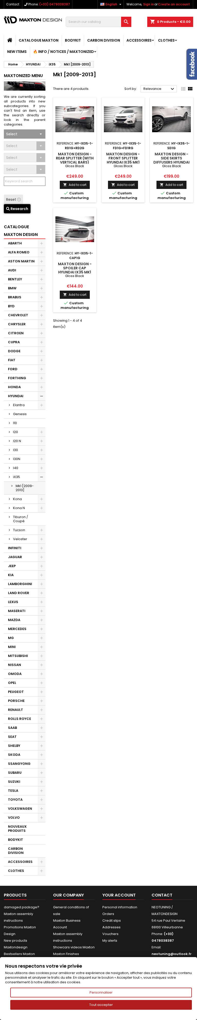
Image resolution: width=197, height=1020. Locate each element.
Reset (11, 199)
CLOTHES (166, 40)
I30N (16, 458)
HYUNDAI (15, 396)
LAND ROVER (18, 592)
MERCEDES (17, 628)
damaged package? (21, 907)
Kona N (19, 508)
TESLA (13, 790)
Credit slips (111, 920)
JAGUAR (15, 557)
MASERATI (16, 610)
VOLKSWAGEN (20, 808)
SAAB (12, 727)
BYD (11, 306)
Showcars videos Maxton (74, 947)
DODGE (14, 351)
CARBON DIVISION (103, 40)
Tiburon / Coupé (20, 518)
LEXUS (13, 601)
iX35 (16, 476)
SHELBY (14, 745)
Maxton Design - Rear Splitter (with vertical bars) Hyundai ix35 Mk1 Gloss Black (75, 162)
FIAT (11, 360)
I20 (15, 432)
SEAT (12, 736)
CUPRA (14, 342)
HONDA (14, 387)
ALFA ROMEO (18, 252)
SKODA (14, 754)
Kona (17, 499)
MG (11, 637)
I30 (15, 449)
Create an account (174, 4)
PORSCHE (16, 700)
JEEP (12, 566)
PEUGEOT (16, 691)
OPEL (12, 682)
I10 (15, 423)
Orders (108, 913)
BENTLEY (15, 279)
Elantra (19, 405)
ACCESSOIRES (139, 40)
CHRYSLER (17, 324)
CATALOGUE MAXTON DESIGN (21, 230)
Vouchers (110, 933)
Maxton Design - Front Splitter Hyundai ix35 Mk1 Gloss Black (123, 160)
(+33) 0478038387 (54, 4)
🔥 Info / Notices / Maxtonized (63, 51)
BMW (12, 288)
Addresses (111, 927)
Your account (119, 895)
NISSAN (14, 664)
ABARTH (15, 243)
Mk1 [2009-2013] (25, 487)
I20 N (17, 440)
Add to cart (74, 185)
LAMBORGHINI (20, 584)
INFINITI (14, 548)
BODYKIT (73, 40)
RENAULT (15, 709)
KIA (11, 575)
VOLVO (14, 817)
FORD (12, 369)
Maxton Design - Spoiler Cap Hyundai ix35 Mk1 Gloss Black (75, 270)
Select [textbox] (11, 134)
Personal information (119, 907)
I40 (15, 467)
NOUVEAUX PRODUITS (17, 828)
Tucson (19, 530)
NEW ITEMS (17, 51)
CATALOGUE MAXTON (38, 40)
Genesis (20, 414)
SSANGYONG (19, 763)
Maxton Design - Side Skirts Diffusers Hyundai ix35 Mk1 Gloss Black (171, 162)
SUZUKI (14, 781)
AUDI (12, 270)
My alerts (109, 940)
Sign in (148, 4)
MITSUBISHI (18, 655)
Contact (12, 4)
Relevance (159, 89)
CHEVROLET (18, 315)
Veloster (20, 539)
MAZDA (14, 619)
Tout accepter (101, 1004)
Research (19, 208)
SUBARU (15, 772)
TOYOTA (15, 799)
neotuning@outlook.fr (172, 953)
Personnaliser (101, 992)
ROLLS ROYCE (19, 718)
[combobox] (24, 134)
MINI (12, 646)
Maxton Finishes (66, 953)
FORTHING (17, 378)
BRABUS (14, 297)
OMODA (15, 673)
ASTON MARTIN (21, 261)
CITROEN (16, 333)
